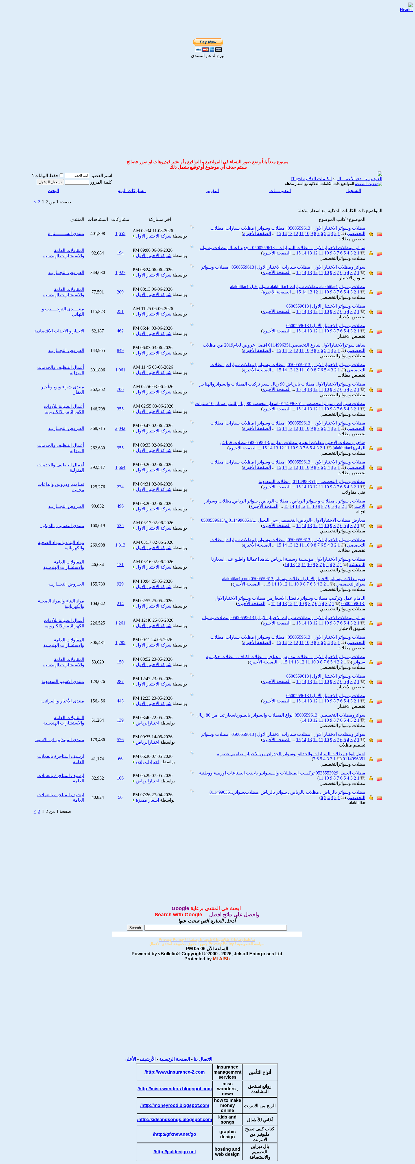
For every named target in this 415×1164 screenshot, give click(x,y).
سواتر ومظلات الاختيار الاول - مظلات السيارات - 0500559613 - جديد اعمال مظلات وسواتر (282, 247)
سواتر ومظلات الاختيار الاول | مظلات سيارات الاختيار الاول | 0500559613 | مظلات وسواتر (283, 267)
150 (120, 662)
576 (120, 739)
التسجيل (353, 190)
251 (120, 311)
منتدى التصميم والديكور (62, 525)
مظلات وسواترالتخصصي (342, 258)
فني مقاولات (353, 492)
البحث (53, 190)
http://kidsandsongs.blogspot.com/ (174, 1119)
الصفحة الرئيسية (174, 1059)
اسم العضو (102, 175)
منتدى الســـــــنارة (66, 233)
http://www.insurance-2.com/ (175, 1072)
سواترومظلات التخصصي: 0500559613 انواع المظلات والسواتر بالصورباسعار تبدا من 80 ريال (280, 715)
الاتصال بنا (203, 1059)
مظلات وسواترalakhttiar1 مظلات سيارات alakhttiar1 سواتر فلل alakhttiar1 (297, 286)
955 (120, 447)
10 (307, 233)
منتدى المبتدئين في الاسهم (59, 739)
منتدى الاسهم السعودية (63, 681)
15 (279, 233)
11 (301, 233)
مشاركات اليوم (131, 190)
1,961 (120, 369)
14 (284, 233)
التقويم (212, 190)
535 (120, 525)
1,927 (120, 272)
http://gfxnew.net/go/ (174, 1134)
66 (120, 758)
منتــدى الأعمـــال (353, 178)
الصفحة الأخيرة (257, 233)
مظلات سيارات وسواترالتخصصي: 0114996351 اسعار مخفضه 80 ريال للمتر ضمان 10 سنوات (280, 403)
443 (120, 701)
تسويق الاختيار (352, 277)
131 (120, 564)
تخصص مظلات (351, 238)
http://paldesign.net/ (175, 1151)
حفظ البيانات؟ (45, 175)
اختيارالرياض (147, 723)
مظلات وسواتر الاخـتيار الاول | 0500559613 (325, 306)
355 (120, 408)
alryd (360, 511)
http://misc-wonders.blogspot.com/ (174, 1088)
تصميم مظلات (352, 745)
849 (120, 350)
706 (120, 389)
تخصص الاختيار (351, 316)
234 (120, 486)
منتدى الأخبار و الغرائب (63, 701)
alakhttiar (357, 802)
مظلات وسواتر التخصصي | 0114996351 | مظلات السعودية (312, 481)
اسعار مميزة (147, 800)
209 (120, 292)
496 (120, 506)
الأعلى (130, 1059)
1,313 (120, 545)
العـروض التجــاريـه (66, 272)
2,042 (120, 428)
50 (120, 797)
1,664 (120, 467)
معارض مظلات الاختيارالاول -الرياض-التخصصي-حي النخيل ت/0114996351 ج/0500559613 (283, 520)
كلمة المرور (101, 182)
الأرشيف (148, 1059)
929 (120, 584)
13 (290, 233)
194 (120, 253)
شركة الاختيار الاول (153, 236)
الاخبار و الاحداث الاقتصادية (59, 330)
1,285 (120, 642)
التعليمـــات (280, 190)
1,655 (120, 233)
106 (120, 778)
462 (120, 330)
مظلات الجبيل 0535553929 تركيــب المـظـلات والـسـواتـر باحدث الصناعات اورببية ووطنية (282, 773)
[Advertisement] (207, 113)
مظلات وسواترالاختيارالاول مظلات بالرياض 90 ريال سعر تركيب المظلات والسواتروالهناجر (282, 384)
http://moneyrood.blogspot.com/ (174, 1105)
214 (120, 603)
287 (120, 681)
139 (120, 720)
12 (296, 233)
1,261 (120, 623)
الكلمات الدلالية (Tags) (311, 178)
